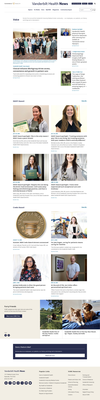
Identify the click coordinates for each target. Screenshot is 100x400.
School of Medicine (88, 379)
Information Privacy (73, 392)
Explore (30, 10)
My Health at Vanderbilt (45, 385)
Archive (90, 3)
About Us (85, 3)
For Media (37, 10)
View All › (84, 101)
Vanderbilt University (88, 382)
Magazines (56, 10)
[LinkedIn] (26, 383)
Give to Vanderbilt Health (46, 375)
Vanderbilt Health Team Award (21, 66)
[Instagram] (18, 383)
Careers (70, 394)
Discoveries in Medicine (45, 388)
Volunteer (85, 389)
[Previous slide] (5, 335)
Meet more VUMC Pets (13, 316)
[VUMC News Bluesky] (30, 383)
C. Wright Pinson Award (78, 51)
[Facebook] (10, 383)
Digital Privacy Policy (88, 392)
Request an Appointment (46, 393)
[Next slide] (9, 335)
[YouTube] (14, 383)
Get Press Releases (76, 3)
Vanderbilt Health (44, 377)
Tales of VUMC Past (77, 72)
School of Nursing (73, 382)
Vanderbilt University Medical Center (49, 380)
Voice (42, 10)
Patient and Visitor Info (74, 379)
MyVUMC (48, 10)
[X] (22, 383)
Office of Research (88, 385)
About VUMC (86, 394)
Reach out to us (50, 355)
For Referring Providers (45, 391)
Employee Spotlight (77, 29)
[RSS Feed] (6, 383)
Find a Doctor (71, 375)
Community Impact (66, 10)
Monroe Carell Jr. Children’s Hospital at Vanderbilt (52, 383)
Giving (70, 389)
